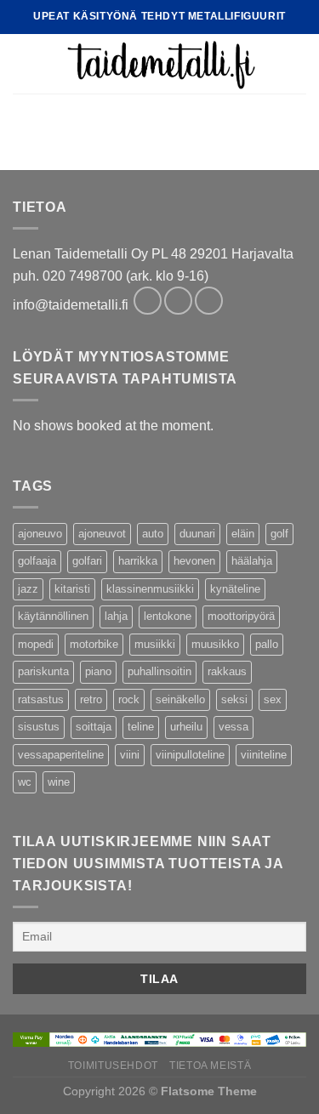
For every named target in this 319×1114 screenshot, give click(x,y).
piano (98, 671)
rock (129, 699)
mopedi (36, 644)
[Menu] (23, 63)
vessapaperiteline (61, 754)
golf (279, 533)
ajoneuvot (102, 533)
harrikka (137, 560)
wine (59, 782)
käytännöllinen (53, 616)
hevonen (194, 560)
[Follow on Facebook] (148, 301)
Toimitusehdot (113, 1065)
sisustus (39, 726)
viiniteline (264, 754)
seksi (234, 699)
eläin (242, 533)
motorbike (94, 644)
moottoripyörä (241, 616)
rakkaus (227, 671)
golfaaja (37, 560)
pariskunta (43, 671)
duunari (197, 533)
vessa (233, 726)
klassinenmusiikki (150, 589)
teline (141, 726)
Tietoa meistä (210, 1065)
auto (152, 533)
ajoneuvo (40, 533)
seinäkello (180, 699)
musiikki (154, 644)
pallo (266, 644)
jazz (28, 589)
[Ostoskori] (297, 63)
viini (130, 754)
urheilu (186, 726)
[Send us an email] (209, 301)
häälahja (251, 560)
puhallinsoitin (159, 671)
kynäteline (235, 589)
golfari (87, 560)
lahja (116, 616)
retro (91, 699)
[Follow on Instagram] (178, 301)
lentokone (167, 616)
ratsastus (41, 699)
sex (273, 699)
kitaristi (72, 589)
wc (24, 782)
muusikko (215, 644)
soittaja (93, 726)
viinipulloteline (190, 754)
